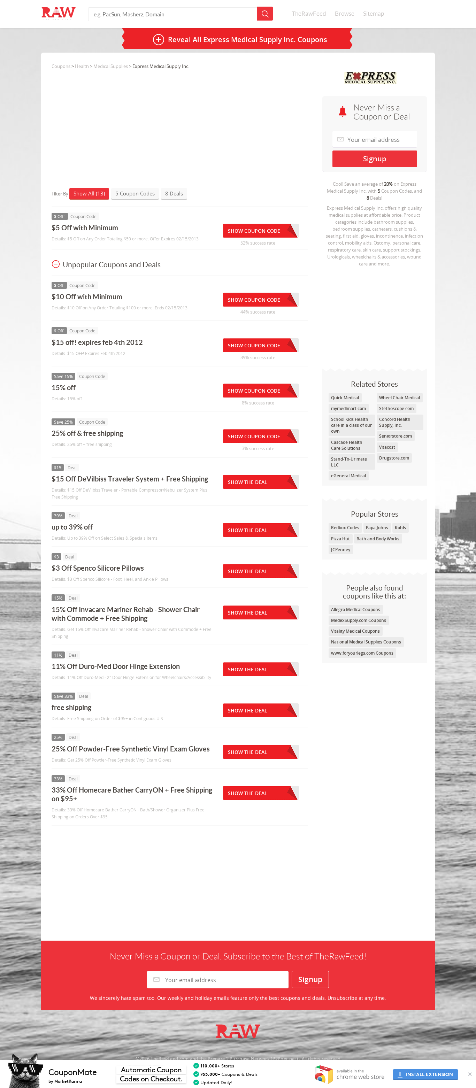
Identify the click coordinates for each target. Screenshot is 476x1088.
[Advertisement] (374, 316)
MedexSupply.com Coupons (358, 620)
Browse (344, 13)
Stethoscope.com (396, 408)
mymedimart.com (348, 408)
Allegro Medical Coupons (355, 609)
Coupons (61, 66)
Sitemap (373, 13)
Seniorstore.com (395, 436)
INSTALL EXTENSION (429, 1075)
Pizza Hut (340, 539)
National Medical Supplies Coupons (366, 642)
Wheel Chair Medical (399, 398)
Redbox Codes (345, 528)
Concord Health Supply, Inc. (394, 422)
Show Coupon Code (254, 230)
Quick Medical (345, 398)
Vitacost (387, 447)
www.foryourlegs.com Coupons (362, 653)
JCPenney (340, 550)
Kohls (400, 528)
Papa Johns (377, 528)
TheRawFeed (309, 13)
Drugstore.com (394, 458)
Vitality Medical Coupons (355, 631)
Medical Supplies (110, 66)
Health (82, 66)
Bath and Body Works (377, 539)
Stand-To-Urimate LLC (349, 462)
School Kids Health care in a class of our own (351, 425)
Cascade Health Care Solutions (346, 445)
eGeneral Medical (348, 476)
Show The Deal (247, 482)
